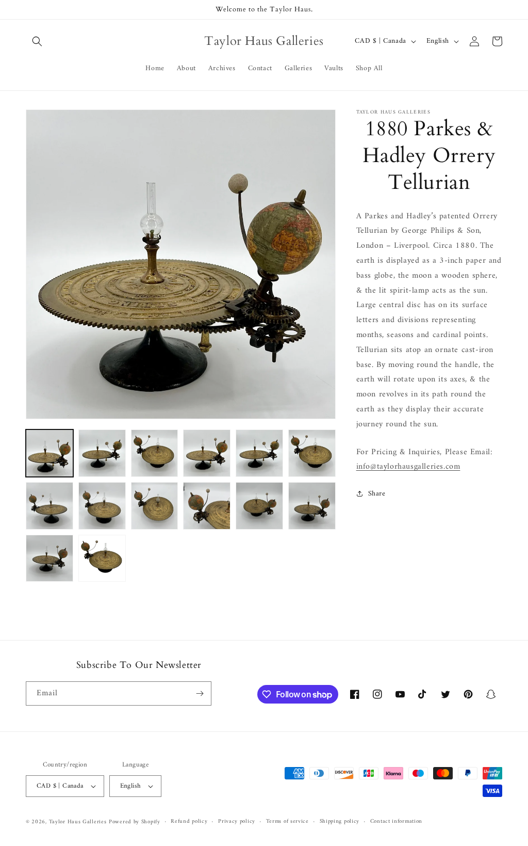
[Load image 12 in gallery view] (312, 506)
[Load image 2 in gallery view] (102, 453)
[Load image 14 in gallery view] (102, 558)
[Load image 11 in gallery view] (259, 506)
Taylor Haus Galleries (78, 822)
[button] (37, 41)
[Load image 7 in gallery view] (49, 506)
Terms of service (287, 821)
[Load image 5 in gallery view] (259, 453)
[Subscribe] (199, 693)
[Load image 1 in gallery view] (49, 453)
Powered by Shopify (134, 822)
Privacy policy (236, 821)
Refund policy (189, 821)
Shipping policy (340, 821)
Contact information (396, 821)
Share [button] (377, 493)
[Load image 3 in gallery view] (154, 453)
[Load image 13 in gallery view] (49, 558)
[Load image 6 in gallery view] (312, 453)
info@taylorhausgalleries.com (408, 466)
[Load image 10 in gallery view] (206, 506)
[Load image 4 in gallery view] (206, 453)
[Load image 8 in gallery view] (102, 506)
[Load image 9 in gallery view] (154, 506)
